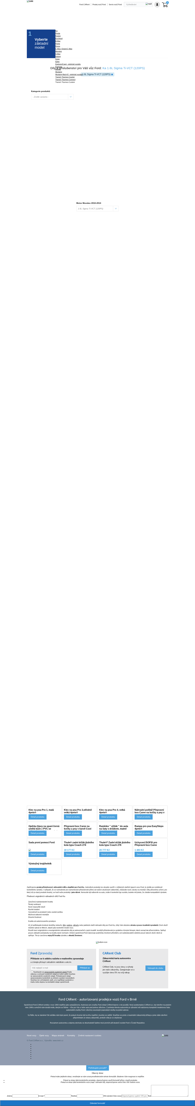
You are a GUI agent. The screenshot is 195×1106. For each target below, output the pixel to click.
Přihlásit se (85, 968)
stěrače (76, 925)
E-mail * (42, 1096)
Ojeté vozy (44, 1035)
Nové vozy (31, 1035)
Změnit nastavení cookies (89, 1035)
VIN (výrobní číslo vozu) (112, 1096)
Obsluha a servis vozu (104, 22)
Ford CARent (84, 5)
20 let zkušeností (83, 22)
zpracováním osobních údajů (55, 972)
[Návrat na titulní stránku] (30, 1)
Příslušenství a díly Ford (40, 22)
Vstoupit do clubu (155, 968)
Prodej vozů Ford (99, 5)
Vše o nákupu (125, 22)
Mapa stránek (58, 1035)
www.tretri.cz (58, 1040)
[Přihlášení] (157, 4)
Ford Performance (63, 22)
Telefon (74, 1096)
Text (149, 1096)
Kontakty (71, 1035)
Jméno (9, 1096)
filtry (64, 925)
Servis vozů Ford (115, 5)
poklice (69, 925)
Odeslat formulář (97, 1103)
